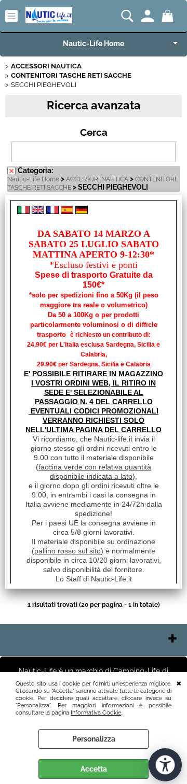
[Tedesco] (81, 211)
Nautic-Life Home (93, 43)
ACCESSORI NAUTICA (97, 179)
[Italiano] (23, 211)
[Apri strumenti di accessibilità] (165, 764)
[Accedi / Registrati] (148, 16)
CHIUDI (179, 682)
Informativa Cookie (96, 712)
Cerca (94, 132)
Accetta (94, 769)
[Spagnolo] (67, 211)
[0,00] (169, 16)
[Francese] (52, 211)
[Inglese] (38, 211)
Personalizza (93, 739)
